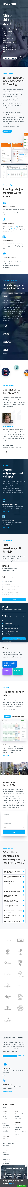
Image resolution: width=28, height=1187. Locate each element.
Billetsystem (5, 1154)
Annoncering (5, 1125)
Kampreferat (5, 1163)
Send (14, 832)
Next (6, 452)
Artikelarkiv (5, 1123)
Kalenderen (10, 245)
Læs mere (5, 511)
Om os (4, 1116)
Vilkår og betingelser (5, 1130)
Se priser (13, 599)
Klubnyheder (18, 1127)
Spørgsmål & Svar (19, 1113)
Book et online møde (9, 58)
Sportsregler (18, 1118)
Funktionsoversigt (7, 1091)
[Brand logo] (9, 4)
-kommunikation (20, 211)
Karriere (4, 1118)
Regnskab (4, 1157)
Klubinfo (17, 1134)
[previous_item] (1, 716)
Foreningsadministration (21, 1131)
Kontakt (4, 1113)
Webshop (4, 1152)
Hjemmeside (5, 1145)
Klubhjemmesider (19, 1125)
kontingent (15, 226)
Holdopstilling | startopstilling (6, 1160)
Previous (3, 452)
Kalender (7, 716)
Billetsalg (17, 1129)
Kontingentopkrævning (18, 716)
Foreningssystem (6, 1150)
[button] (14, 871)
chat (20, 262)
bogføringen (13, 228)
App (3, 1147)
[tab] (14, 871)
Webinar (17, 1116)
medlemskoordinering (8, 211)
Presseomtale (5, 1120)
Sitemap (4, 1134)
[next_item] (26, 716)
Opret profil (7, 131)
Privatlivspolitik (6, 1127)
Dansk (6, 1107)
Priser (4, 1075)
